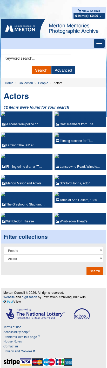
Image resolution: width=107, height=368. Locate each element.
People (43, 82)
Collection (26, 82)
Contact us (10, 346)
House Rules (12, 341)
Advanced (63, 70)
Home (9, 82)
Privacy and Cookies (18, 351)
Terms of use (12, 327)
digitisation (29, 297)
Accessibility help (16, 331)
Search (41, 70)
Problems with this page (20, 336)
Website (9, 297)
